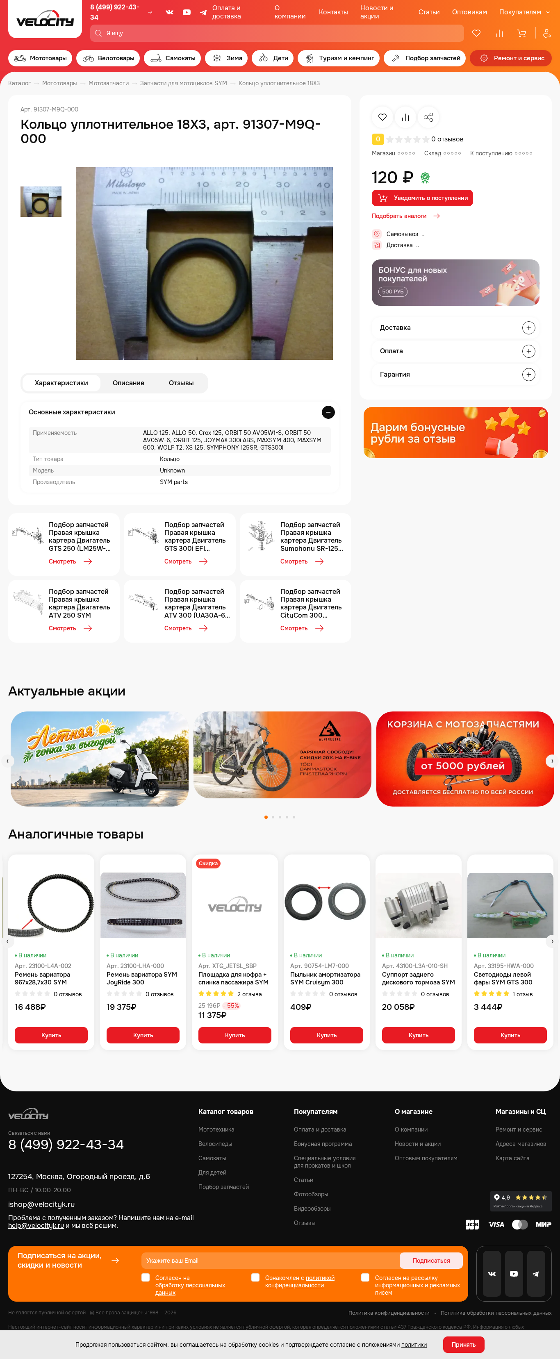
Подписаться (431, 1260)
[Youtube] (187, 12)
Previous (7, 761)
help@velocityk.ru (36, 1225)
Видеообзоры (312, 1208)
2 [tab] (273, 817)
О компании (290, 12)
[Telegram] (204, 12)
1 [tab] (266, 817)
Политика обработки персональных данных (496, 1313)
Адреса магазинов (521, 1144)
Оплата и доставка (226, 12)
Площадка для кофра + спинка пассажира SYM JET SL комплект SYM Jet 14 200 (233, 978)
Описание (128, 383)
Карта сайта (513, 1158)
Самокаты (212, 1158)
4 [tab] (287, 817)
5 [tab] (294, 817)
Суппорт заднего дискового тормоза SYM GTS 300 (418, 978)
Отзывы (181, 383)
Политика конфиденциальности (389, 1313)
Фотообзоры (311, 1194)
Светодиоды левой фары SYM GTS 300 (503, 978)
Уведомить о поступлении (431, 198)
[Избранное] (476, 33)
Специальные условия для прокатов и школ (324, 1161)
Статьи (429, 12)
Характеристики (61, 383)
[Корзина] (522, 33)
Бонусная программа (323, 1144)
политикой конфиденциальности (300, 1281)
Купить (51, 1035)
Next (552, 761)
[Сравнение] (499, 33)
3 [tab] (280, 817)
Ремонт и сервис (519, 1129)
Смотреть (62, 561)
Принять (464, 1344)
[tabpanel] (100, 759)
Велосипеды (215, 1144)
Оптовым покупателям (426, 1158)
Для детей (212, 1172)
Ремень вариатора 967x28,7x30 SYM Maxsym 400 (42, 978)
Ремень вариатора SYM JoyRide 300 (142, 978)
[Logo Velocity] (45, 21)
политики (414, 1344)
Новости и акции (377, 12)
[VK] (170, 12)
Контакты (333, 12)
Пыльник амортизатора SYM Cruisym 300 (325, 978)
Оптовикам (469, 12)
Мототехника (216, 1129)
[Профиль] (543, 33)
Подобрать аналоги (399, 216)
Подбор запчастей (223, 1187)
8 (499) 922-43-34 (114, 12)
